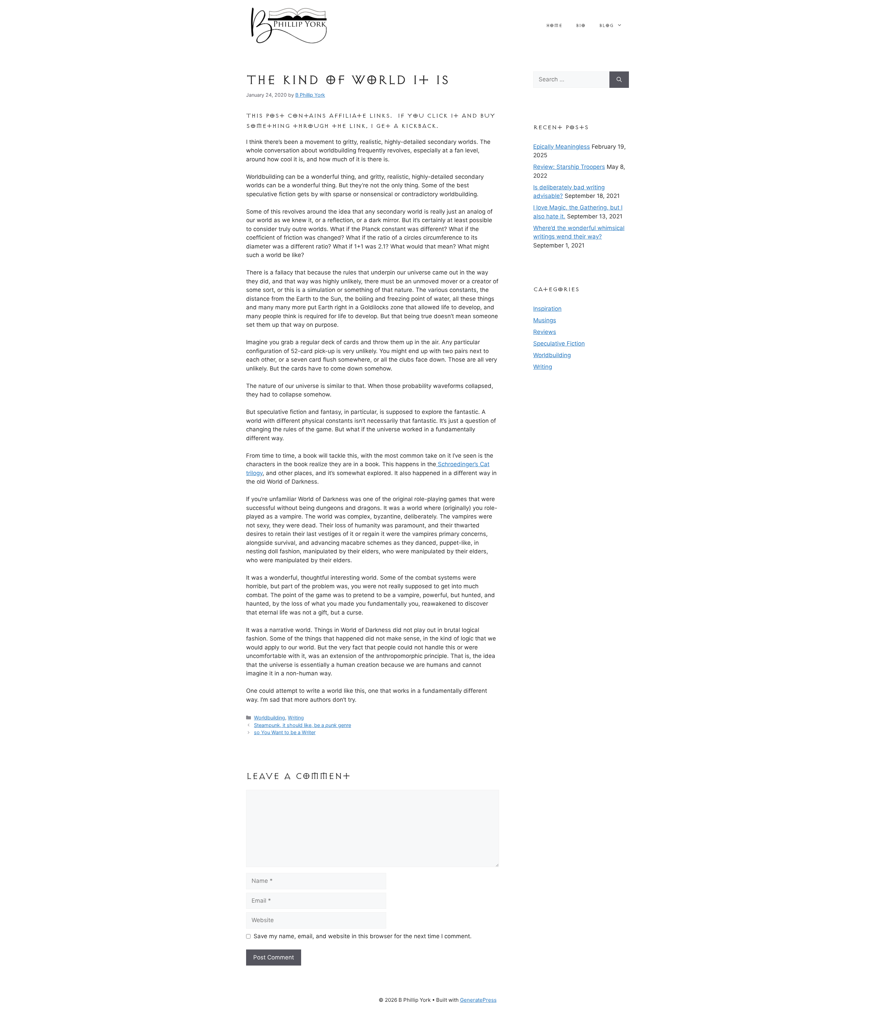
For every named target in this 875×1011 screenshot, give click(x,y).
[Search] (619, 79)
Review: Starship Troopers (569, 166)
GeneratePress (478, 1000)
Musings (544, 320)
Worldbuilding (269, 717)
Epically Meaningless (561, 146)
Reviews (544, 331)
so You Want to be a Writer (284, 732)
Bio (580, 25)
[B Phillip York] (289, 25)
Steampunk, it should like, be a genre (302, 725)
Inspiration (547, 308)
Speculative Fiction (559, 343)
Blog (606, 25)
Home (554, 25)
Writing (296, 717)
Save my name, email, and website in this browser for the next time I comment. (363, 936)
